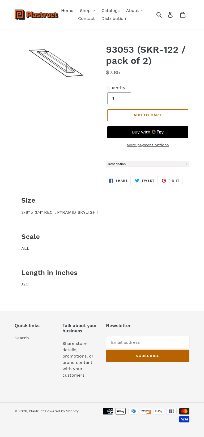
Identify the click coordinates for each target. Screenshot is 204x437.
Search (22, 337)
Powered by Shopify (62, 411)
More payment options (148, 145)
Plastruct (36, 411)
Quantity (116, 87)
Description (117, 164)
